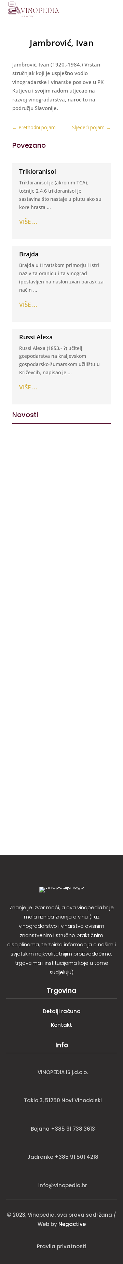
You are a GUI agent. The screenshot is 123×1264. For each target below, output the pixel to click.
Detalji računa (62, 1011)
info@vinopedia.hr (62, 1185)
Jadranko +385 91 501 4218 (62, 1156)
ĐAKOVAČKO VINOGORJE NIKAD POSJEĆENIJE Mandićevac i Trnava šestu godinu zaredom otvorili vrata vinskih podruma (61, 656)
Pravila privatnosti (61, 1246)
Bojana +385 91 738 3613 (63, 1128)
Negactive (72, 1224)
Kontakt (61, 1025)
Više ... (28, 222)
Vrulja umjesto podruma (52, 500)
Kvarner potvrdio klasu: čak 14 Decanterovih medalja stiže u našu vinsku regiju (61, 761)
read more (27, 549)
